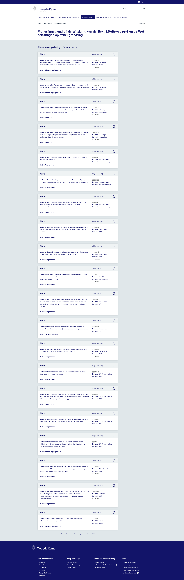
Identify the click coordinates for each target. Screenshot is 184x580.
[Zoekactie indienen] (144, 9)
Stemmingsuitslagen (60, 23)
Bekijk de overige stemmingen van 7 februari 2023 (78, 534)
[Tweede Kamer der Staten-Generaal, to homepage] (45, 8)
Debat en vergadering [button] (47, 17)
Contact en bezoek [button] (120, 17)
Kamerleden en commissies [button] (68, 17)
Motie (42, 54)
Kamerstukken (48, 23)
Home (39, 23)
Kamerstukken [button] (87, 17)
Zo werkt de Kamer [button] (103, 17)
